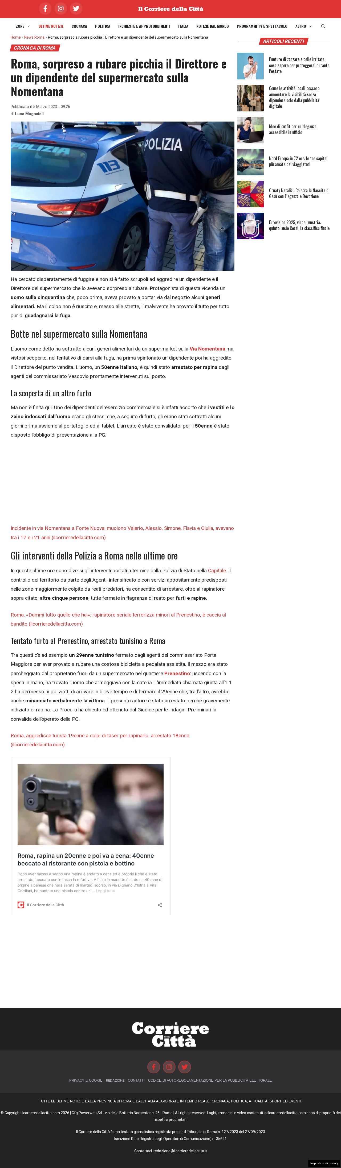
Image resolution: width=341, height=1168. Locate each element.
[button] (323, 26)
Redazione (115, 1080)
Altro (300, 26)
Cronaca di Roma (34, 48)
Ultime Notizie (51, 26)
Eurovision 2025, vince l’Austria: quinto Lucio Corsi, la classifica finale (299, 225)
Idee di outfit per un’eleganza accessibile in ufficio (292, 129)
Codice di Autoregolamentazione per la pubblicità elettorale (210, 1080)
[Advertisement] (122, 484)
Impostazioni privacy (324, 1163)
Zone (20, 26)
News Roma (34, 37)
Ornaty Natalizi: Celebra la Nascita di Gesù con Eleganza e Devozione (299, 193)
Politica (102, 26)
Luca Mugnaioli (29, 113)
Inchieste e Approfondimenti (144, 26)
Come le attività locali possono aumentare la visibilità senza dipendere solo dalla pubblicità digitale (294, 97)
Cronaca (79, 26)
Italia (183, 26)
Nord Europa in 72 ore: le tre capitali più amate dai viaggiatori (298, 161)
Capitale (217, 570)
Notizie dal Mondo (212, 26)
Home (16, 37)
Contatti (136, 1080)
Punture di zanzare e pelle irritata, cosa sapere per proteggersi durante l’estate (299, 65)
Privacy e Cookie (86, 1080)
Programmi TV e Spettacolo (262, 26)
